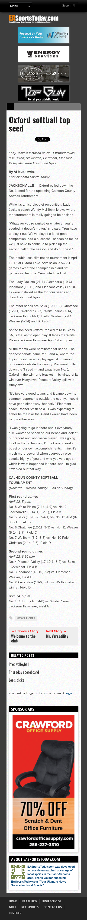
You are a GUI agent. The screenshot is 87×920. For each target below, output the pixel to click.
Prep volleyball (19, 664)
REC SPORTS (30, 907)
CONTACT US (52, 907)
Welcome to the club (23, 638)
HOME (13, 901)
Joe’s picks (16, 680)
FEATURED (29, 901)
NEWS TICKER (25, 618)
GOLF (12, 907)
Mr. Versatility (57, 636)
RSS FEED (15, 913)
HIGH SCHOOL (51, 901)
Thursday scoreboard (24, 672)
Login (68, 693)
